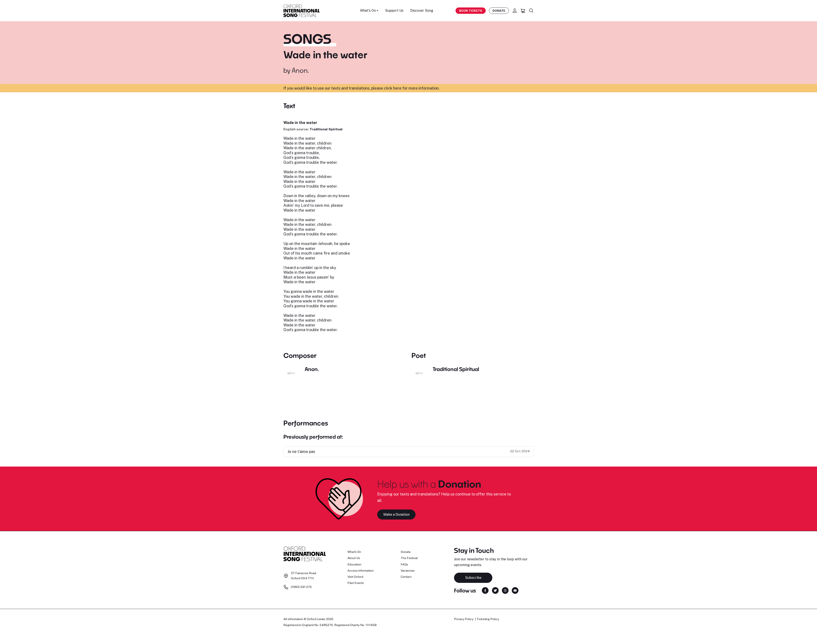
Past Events (355, 583)
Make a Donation (396, 514)
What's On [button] (368, 11)
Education (354, 564)
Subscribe (473, 578)
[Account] (514, 10)
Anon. (300, 70)
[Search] (531, 10)
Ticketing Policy (488, 619)
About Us (353, 558)
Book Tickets (470, 10)
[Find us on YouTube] (515, 590)
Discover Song (421, 11)
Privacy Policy (463, 619)
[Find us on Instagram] (505, 590)
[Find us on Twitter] (495, 590)
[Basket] (523, 10)
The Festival (409, 558)
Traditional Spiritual (326, 129)
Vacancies (408, 570)
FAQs (404, 564)
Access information (360, 570)
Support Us (394, 11)
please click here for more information (405, 88)
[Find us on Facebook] (485, 590)
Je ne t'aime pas (301, 451)
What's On (354, 552)
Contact (406, 576)
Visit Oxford (355, 576)
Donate (499, 10)
